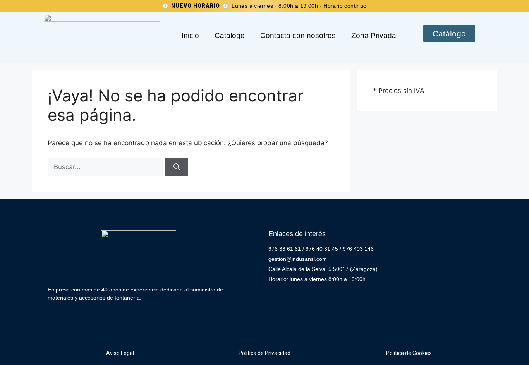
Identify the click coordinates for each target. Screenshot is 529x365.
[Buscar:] (106, 167)
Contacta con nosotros (298, 35)
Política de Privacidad (264, 353)
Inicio (190, 35)
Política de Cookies (409, 353)
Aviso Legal (120, 353)
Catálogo (230, 35)
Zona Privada (373, 35)
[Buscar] (176, 167)
